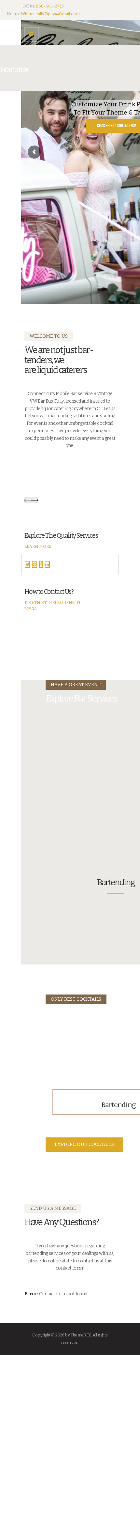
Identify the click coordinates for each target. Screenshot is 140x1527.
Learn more (37, 546)
